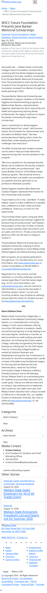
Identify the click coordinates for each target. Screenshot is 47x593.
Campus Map (12, 553)
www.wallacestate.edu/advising (19, 301)
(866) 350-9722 (8, 537)
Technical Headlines (25, 483)
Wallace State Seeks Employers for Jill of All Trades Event (19, 493)
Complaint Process (10, 584)
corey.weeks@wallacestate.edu (16, 269)
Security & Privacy (10, 578)
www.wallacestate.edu (28, 263)
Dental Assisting (19, 37)
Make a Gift (17, 571)
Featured (6, 34)
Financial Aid (35, 559)
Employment (35, 547)
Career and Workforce (23, 480)
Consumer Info (21, 581)
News (12, 8)
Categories (9, 412)
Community (9, 483)
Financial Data (27, 584)
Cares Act (33, 556)
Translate (40, 584)
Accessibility (7, 581)
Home (4, 8)
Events (9, 550)
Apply (5, 571)
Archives (7, 430)
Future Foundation (20, 34)
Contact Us (22, 537)
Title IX (33, 581)
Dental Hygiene (35, 37)
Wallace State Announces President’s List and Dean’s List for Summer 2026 (21, 515)
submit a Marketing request (16, 470)
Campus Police (12, 559)
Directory (10, 556)
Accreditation (26, 578)
